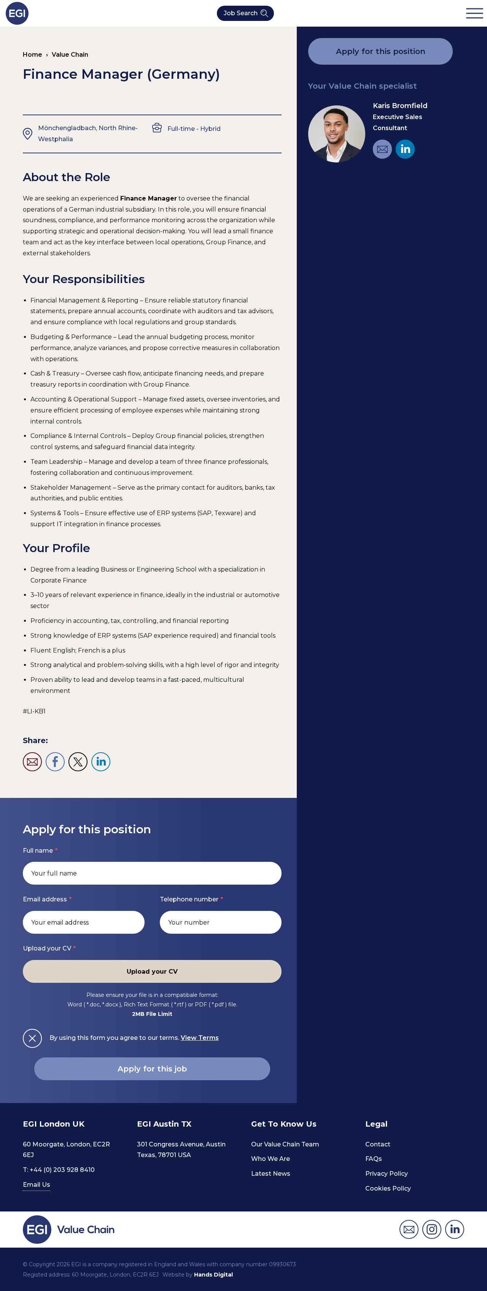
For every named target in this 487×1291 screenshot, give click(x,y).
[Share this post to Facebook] (55, 761)
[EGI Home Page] (17, 13)
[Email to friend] (32, 761)
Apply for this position (380, 51)
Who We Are (270, 1158)
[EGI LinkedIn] (405, 149)
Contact (377, 1144)
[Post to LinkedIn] (100, 761)
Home (32, 54)
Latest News (270, 1173)
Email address (45, 899)
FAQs (373, 1158)
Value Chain (70, 54)
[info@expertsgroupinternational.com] (409, 1229)
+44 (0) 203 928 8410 (62, 1169)
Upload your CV (47, 948)
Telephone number (189, 899)
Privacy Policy (386, 1173)
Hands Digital (213, 1274)
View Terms (200, 1037)
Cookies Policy (388, 1188)
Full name (38, 850)
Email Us (36, 1184)
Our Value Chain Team (285, 1144)
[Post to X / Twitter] (78, 761)
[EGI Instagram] (431, 1229)
